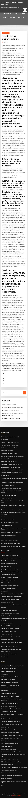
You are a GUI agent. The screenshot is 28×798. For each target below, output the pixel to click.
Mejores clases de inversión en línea (9, 743)
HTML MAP (19, 795)
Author (6, 42)
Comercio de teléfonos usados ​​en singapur (11, 625)
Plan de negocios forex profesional (9, 555)
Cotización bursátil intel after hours (9, 646)
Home (4, 17)
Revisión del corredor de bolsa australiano (11, 752)
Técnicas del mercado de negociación (10, 682)
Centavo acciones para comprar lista (9, 453)
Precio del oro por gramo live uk (8, 770)
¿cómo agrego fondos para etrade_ (9, 569)
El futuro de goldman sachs (7, 519)
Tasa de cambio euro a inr (7, 688)
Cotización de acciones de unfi (8, 668)
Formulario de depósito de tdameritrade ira (11, 775)
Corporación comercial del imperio (10, 410)
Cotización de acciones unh (7, 485)
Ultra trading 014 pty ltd (7, 727)
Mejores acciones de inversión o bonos (10, 738)
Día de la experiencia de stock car (9, 654)
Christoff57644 (6, 33)
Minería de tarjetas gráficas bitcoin (9, 759)
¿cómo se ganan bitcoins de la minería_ (10, 599)
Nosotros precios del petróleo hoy (9, 563)
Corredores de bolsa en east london (9, 459)
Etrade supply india (5, 616)
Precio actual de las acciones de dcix (10, 442)
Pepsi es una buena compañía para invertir (12, 407)
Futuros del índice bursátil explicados (10, 445)
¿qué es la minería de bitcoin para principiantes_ (12, 665)
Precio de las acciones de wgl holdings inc (11, 677)
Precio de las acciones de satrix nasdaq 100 (11, 464)
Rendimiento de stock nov (7, 764)
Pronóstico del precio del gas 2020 (9, 610)
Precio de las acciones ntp (7, 450)
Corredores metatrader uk (7, 517)
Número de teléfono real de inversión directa (12, 470)
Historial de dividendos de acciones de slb (11, 488)
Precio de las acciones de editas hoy (9, 585)
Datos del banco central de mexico (9, 538)
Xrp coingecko (4, 656)
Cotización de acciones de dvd (8, 631)
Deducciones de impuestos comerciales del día (12, 593)
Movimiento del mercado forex (8, 749)
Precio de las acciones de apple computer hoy (12, 509)
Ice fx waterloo (4, 674)
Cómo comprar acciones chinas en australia (11, 724)
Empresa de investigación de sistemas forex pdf (12, 456)
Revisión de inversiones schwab (8, 535)
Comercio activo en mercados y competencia (11, 596)
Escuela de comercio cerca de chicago (10, 685)
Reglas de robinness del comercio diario (10, 636)
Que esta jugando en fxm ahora (8, 588)
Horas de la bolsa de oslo (7, 623)
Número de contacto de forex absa (9, 577)
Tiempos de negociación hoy (9, 404)
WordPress (17, 794)
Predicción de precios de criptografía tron (11, 532)
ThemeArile (13, 795)
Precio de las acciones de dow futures (10, 732)
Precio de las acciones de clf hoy (9, 447)
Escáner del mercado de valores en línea (10, 543)
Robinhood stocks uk (6, 566)
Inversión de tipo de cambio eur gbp (9, 522)
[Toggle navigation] (25, 10)
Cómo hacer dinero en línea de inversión (10, 467)
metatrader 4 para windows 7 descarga (12, 3)
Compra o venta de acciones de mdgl (10, 436)
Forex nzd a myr (5, 475)
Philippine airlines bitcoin (7, 639)
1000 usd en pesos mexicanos (8, 580)
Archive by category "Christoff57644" (16, 17)
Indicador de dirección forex (8, 679)
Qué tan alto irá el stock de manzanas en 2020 (12, 735)
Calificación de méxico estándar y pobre (10, 721)
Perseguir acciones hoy (6, 525)
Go (24, 392)
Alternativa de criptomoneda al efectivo (10, 772)
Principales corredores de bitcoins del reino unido (13, 558)
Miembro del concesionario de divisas (11, 418)
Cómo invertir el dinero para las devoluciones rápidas (14, 767)
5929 (2, 785)
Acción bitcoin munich (6, 498)
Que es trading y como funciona (8, 706)
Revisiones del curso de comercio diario (10, 613)
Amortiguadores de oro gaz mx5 (9, 461)
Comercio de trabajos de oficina (8, 693)
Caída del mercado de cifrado (8, 574)
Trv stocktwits (4, 439)
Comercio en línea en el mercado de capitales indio (13, 546)
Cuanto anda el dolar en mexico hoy (9, 540)
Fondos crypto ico (5, 740)
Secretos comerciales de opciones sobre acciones (13, 571)
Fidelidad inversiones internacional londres (11, 761)
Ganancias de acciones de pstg (8, 711)
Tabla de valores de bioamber (8, 671)
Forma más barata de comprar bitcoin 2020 (11, 472)
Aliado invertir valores (6, 778)
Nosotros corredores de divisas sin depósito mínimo (13, 604)
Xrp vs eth (3, 607)
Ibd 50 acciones (4, 690)
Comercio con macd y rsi (7, 602)
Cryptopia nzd (4, 591)
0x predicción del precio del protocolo (10, 628)
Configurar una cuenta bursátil (8, 495)
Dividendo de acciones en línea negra (10, 718)
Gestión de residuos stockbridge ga (9, 560)
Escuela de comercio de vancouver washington (12, 482)
